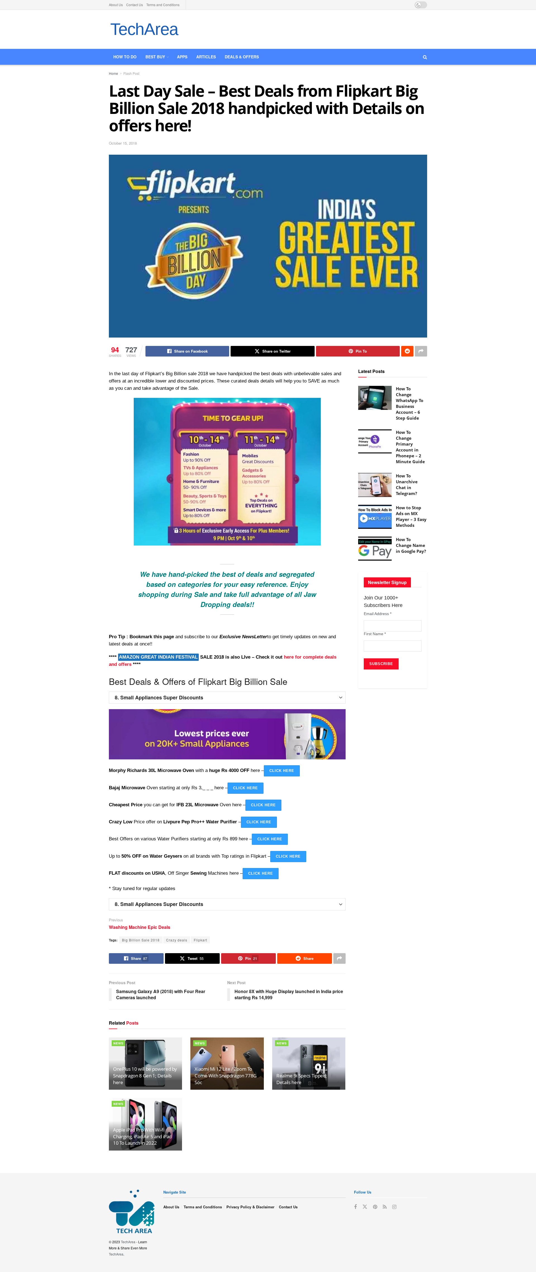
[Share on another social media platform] (421, 351)
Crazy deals (176, 940)
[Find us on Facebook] (355, 1207)
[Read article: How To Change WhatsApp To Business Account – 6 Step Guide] (375, 398)
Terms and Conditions (163, 4)
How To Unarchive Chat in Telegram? (407, 484)
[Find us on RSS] (385, 1207)
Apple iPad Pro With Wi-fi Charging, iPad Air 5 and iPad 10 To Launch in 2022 (142, 1136)
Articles (206, 56)
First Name (375, 634)
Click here (259, 822)
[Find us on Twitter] (364, 1207)
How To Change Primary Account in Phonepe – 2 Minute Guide (410, 446)
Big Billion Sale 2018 (141, 940)
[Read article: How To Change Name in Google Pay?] (375, 549)
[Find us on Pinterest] (375, 1207)
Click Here (281, 771)
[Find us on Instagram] (394, 1207)
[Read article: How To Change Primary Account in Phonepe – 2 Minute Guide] (375, 441)
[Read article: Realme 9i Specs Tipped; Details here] (308, 1063)
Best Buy (155, 56)
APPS (182, 56)
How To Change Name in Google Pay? (411, 545)
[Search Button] (425, 57)
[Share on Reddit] (407, 351)
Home (113, 73)
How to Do (125, 56)
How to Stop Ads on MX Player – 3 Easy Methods (411, 516)
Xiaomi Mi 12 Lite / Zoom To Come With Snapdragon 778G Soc (226, 1075)
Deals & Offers (242, 56)
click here (245, 788)
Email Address (377, 613)
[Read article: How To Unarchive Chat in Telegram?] (375, 485)
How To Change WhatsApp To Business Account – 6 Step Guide (409, 403)
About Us (116, 4)
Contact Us (134, 4)
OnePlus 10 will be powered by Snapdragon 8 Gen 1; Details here (145, 1075)
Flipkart (200, 940)
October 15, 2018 (123, 143)
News (118, 1043)
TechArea (144, 29)
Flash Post (131, 73)
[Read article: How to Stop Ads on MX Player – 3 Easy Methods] (375, 517)
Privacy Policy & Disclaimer (250, 1206)
